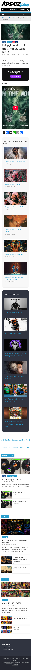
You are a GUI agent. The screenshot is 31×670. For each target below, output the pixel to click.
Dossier (5, 537)
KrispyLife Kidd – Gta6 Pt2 (13, 184)
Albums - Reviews (12, 476)
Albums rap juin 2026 (11, 479)
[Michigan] (16, 42)
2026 (4, 476)
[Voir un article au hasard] (28, 14)
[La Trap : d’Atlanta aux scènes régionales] (15, 520)
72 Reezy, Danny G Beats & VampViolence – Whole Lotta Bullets (14, 424)
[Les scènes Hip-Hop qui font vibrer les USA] (6, 566)
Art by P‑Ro (16, 627)
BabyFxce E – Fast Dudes (13, 333)
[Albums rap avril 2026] (6, 501)
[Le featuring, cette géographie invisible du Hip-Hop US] (6, 557)
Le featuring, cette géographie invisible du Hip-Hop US (20, 559)
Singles (9, 42)
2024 (4, 42)
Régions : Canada (8, 649)
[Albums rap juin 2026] (15, 459)
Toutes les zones (6, 644)
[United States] (13, 42)
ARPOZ (14, 55)
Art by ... (5, 600)
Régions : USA (7, 647)
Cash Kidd (20, 55)
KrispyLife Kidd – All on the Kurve (15, 207)
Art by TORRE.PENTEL (11, 603)
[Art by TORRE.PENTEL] (15, 583)
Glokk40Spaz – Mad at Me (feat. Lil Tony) (15, 449)
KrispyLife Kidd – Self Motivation (15, 162)
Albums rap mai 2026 (19, 492)
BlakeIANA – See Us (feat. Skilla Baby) (15, 440)
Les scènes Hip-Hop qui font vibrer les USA (20, 568)
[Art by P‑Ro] (6, 626)
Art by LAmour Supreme (20, 618)
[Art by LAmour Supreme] (6, 617)
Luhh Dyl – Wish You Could (13, 312)
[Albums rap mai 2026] (6, 491)
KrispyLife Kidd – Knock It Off (14, 254)
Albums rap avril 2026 (19, 501)
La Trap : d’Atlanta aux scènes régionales (15, 541)
